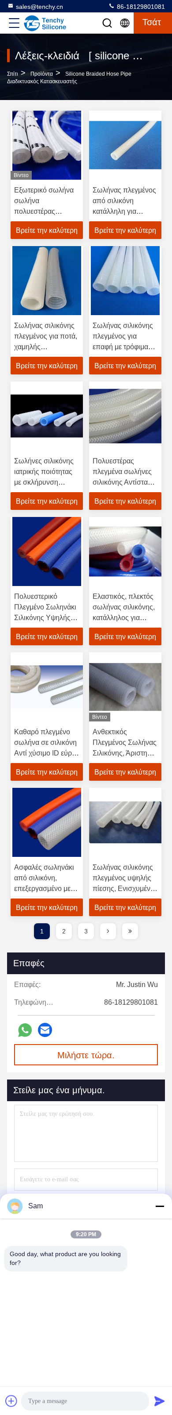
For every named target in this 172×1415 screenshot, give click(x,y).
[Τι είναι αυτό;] (25, 1030)
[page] (108, 931)
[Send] (160, 1401)
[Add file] (11, 1401)
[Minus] (159, 1206)
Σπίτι (12, 74)
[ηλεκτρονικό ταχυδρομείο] (45, 1030)
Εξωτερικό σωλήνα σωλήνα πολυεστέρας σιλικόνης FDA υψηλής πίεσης (44, 211)
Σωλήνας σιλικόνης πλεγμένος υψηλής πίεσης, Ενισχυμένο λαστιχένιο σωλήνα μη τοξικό (123, 889)
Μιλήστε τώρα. (86, 1055)
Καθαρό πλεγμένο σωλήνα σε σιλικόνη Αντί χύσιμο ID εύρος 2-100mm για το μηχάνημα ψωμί (46, 753)
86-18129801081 (140, 6)
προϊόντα (41, 74)
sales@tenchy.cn (39, 6)
